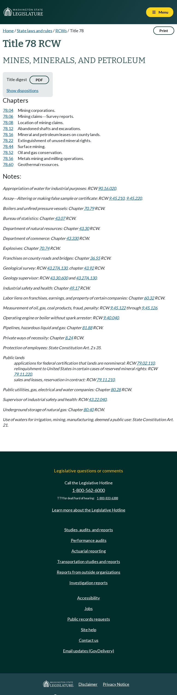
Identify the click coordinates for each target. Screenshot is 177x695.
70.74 (44, 248)
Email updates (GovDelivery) (88, 650)
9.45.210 (116, 198)
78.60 (8, 164)
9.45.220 (134, 198)
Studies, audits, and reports (88, 529)
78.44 (8, 146)
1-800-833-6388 (107, 498)
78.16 (8, 134)
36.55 (95, 258)
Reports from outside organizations (88, 572)
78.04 (8, 110)
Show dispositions (22, 90)
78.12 (8, 128)
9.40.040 (111, 317)
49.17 (74, 288)
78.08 (8, 122)
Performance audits (88, 540)
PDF (39, 80)
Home (8, 30)
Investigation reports (88, 582)
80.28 (116, 389)
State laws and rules (34, 30)
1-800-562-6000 (88, 490)
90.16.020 (107, 188)
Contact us (88, 640)
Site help (88, 629)
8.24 (69, 337)
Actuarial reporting (88, 550)
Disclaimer (87, 684)
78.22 (8, 140)
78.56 (8, 158)
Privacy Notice (116, 684)
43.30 (84, 228)
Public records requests (88, 619)
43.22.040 (97, 399)
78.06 (8, 116)
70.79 (89, 208)
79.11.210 (106, 379)
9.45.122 (118, 307)
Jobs (88, 608)
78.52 (8, 152)
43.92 (89, 267)
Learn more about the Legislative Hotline (88, 509)
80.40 (88, 409)
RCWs (61, 30)
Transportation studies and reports (88, 561)
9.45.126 (149, 307)
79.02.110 (146, 363)
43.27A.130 (57, 267)
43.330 (72, 238)
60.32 (149, 297)
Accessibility (88, 597)
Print (163, 30)
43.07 (60, 218)
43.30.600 (59, 277)
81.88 (87, 327)
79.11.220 (23, 374)
